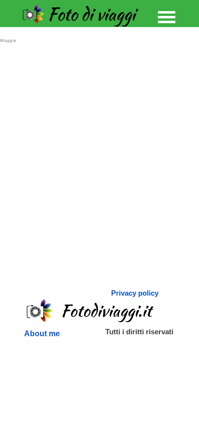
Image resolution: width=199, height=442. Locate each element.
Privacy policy (134, 293)
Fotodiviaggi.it (106, 310)
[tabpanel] (135, 292)
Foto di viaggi (91, 14)
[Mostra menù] (167, 17)
